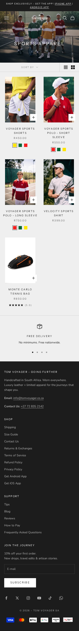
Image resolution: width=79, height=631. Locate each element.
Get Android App (15, 476)
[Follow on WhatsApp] (61, 598)
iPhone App (63, 3)
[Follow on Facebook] (6, 598)
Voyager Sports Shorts (20, 130)
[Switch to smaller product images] (73, 67)
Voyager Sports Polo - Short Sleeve (58, 133)
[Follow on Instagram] (28, 598)
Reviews (9, 518)
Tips (7, 504)
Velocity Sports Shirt (59, 213)
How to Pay (12, 525)
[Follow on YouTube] (39, 598)
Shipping (10, 427)
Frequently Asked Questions (23, 532)
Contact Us (11, 441)
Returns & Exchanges (18, 448)
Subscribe (20, 582)
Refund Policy (13, 462)
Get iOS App (12, 483)
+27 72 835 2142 (32, 406)
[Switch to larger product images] (66, 67)
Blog (7, 511)
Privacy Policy (13, 469)
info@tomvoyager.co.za (28, 398)
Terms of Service (15, 455)
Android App (39, 7)
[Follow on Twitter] (17, 598)
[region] (39, 334)
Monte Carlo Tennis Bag (20, 291)
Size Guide (11, 434)
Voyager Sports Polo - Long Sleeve (20, 213)
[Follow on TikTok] (50, 598)
